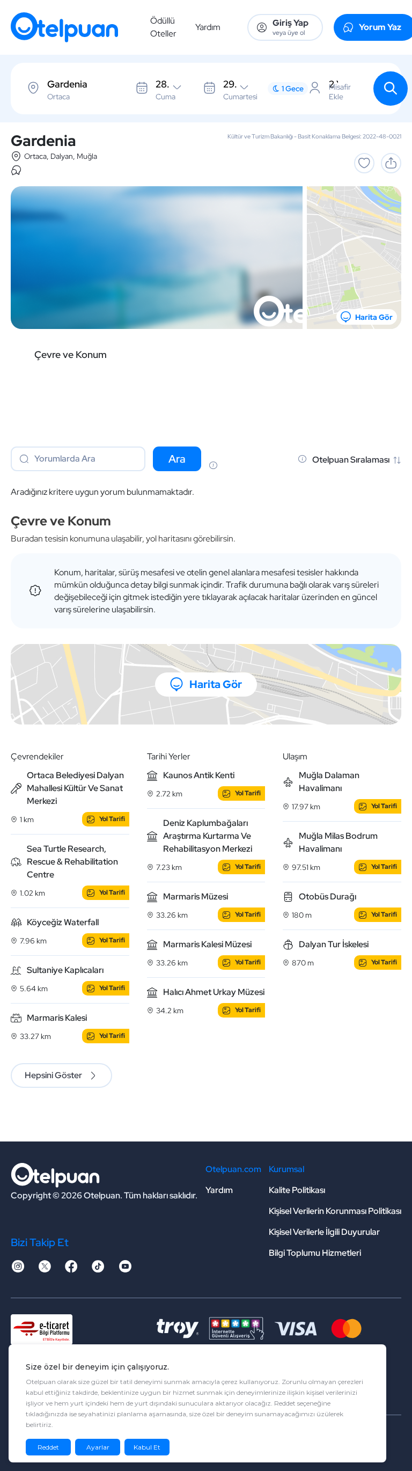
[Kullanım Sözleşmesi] (213, 466)
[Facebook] (71, 1269)
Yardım (207, 27)
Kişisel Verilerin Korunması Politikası (335, 1211)
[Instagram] (18, 1269)
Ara (177, 459)
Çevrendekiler (37, 756)
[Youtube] (125, 1269)
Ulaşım (295, 756)
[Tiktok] (98, 1269)
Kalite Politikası (297, 1190)
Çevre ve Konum (70, 355)
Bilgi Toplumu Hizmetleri (315, 1252)
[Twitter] (45, 1269)
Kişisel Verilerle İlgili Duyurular (324, 1232)
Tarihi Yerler (168, 756)
